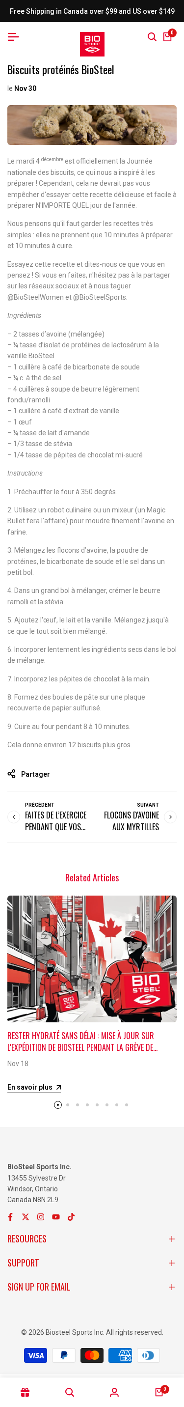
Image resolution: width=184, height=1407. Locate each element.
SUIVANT (148, 805)
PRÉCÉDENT (39, 805)
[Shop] (24, 1392)
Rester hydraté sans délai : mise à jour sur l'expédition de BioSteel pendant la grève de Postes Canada (80, 1047)
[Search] (152, 36)
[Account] (114, 1392)
